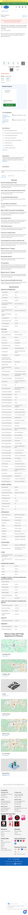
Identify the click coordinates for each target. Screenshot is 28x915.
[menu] (2, 7)
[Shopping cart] (25, 7)
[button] (26, 3)
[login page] (22, 7)
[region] (14, 98)
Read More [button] (4, 150)
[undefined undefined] (9, 94)
